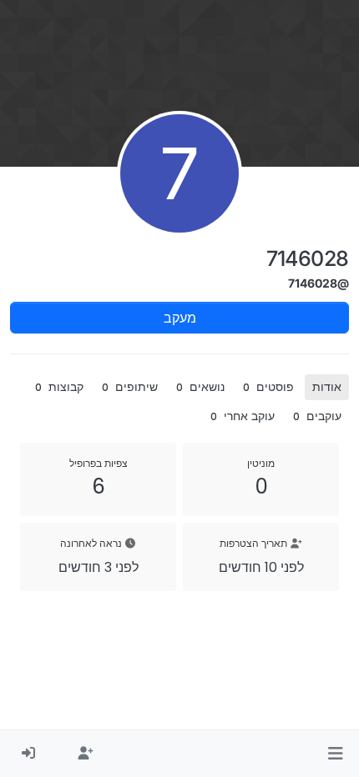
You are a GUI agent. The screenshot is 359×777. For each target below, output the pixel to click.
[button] (335, 753)
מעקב (180, 317)
